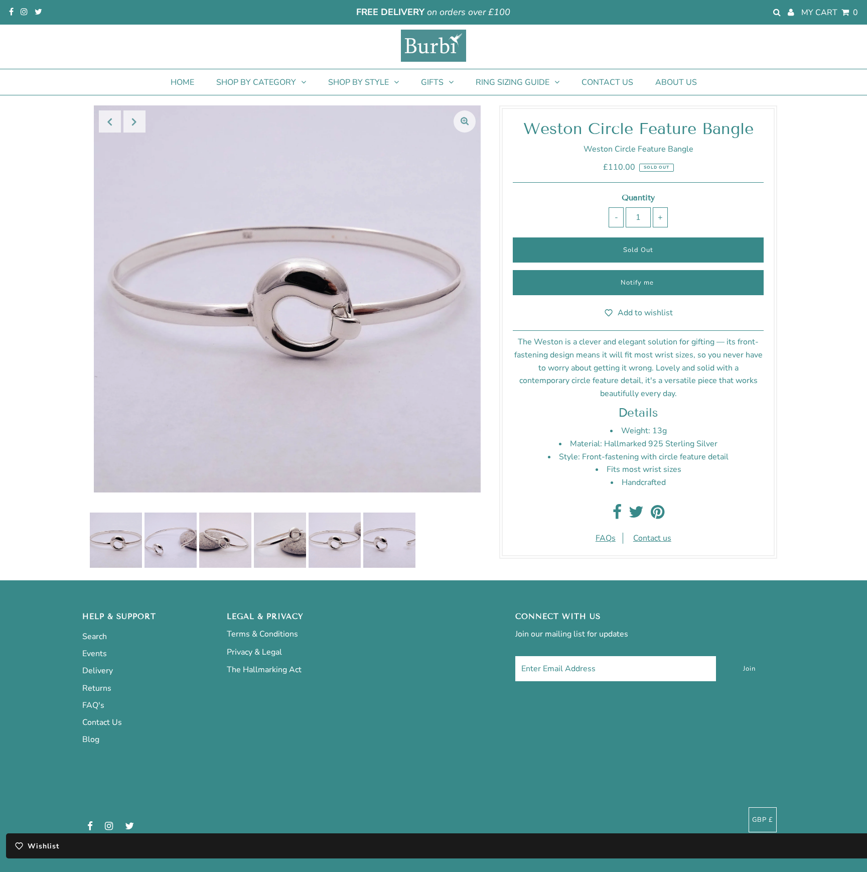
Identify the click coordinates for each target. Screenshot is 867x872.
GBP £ (762, 819)
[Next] (134, 121)
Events (94, 653)
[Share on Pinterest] (657, 515)
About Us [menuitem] (676, 82)
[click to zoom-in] (465, 121)
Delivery (97, 670)
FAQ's (93, 705)
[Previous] (110, 121)
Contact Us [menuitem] (607, 82)
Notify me (637, 282)
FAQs (606, 538)
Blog (90, 739)
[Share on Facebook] (617, 515)
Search (94, 636)
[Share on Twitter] (636, 515)
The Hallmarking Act (264, 669)
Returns (96, 688)
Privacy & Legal (254, 652)
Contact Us (102, 722)
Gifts (432, 82)
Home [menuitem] (182, 82)
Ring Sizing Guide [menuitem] (512, 82)
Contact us (652, 538)
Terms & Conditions (262, 634)
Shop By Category (256, 82)
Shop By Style (358, 82)
